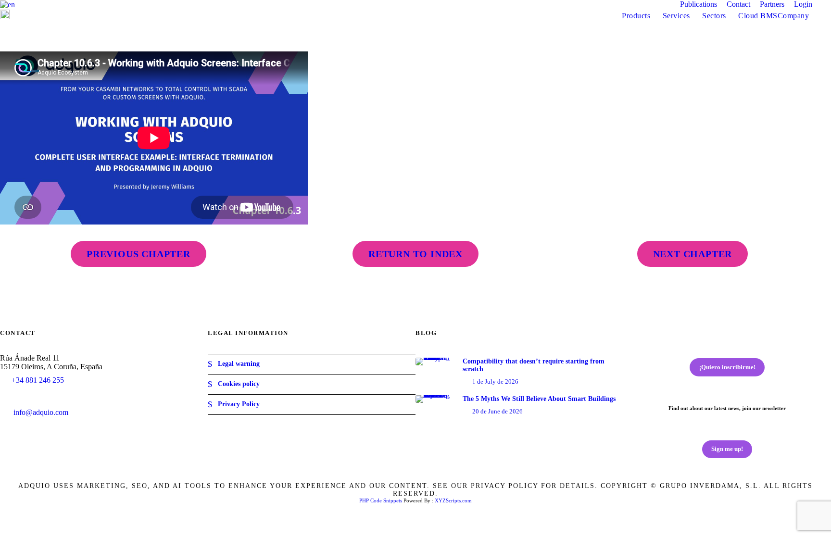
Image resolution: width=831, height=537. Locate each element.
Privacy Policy (239, 404)
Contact (738, 4)
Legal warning (239, 363)
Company (793, 16)
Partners (772, 4)
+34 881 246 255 (38, 380)
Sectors (714, 16)
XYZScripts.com (453, 500)
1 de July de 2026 (495, 381)
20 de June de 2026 (497, 411)
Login (803, 4)
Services (676, 16)
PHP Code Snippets (380, 500)
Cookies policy (239, 383)
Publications (698, 4)
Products (636, 16)
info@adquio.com (40, 412)
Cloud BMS (758, 16)
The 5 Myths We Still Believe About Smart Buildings (539, 398)
